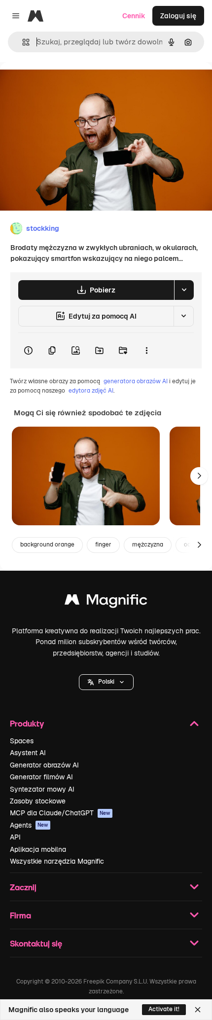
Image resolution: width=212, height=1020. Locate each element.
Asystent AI (28, 752)
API (15, 837)
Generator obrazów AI (44, 765)
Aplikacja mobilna (38, 849)
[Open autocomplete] (21, 42)
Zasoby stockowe (38, 801)
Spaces (22, 740)
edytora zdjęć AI (91, 391)
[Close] (198, 1010)
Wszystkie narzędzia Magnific (57, 861)
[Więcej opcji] (146, 351)
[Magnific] (106, 602)
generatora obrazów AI (136, 381)
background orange (47, 544)
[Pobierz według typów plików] (184, 290)
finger (103, 544)
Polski (106, 682)
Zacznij (23, 887)
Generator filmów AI (41, 776)
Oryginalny (68, 84)
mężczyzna (147, 544)
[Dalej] (199, 476)
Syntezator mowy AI (42, 789)
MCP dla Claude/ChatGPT (60, 812)
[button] (106, 682)
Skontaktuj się (36, 943)
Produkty (27, 723)
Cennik (133, 15)
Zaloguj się (178, 15)
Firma (20, 915)
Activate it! (163, 1009)
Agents (29, 825)
